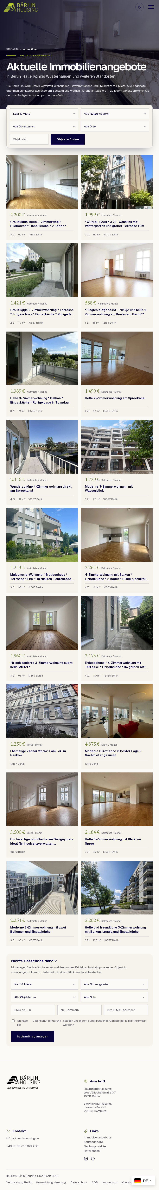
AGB (95, 1182)
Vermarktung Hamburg (51, 1182)
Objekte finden (68, 139)
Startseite (12, 48)
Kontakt (127, 1182)
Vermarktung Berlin (18, 1182)
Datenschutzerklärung (47, 1020)
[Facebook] (93, 1158)
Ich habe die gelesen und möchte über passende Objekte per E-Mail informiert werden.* (81, 1022)
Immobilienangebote (97, 1137)
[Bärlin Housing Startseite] (20, 7)
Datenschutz (78, 1182)
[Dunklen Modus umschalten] (139, 7)
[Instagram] (86, 1158)
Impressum (109, 1182)
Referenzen (92, 1150)
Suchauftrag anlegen (32, 1036)
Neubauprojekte (95, 1146)
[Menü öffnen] (151, 7)
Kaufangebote (93, 1141)
